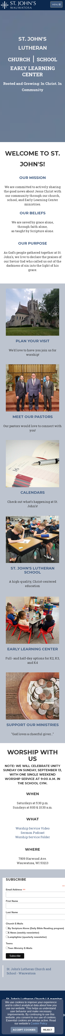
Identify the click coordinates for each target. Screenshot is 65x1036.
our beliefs (33, 213)
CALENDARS (32, 492)
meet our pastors (32, 416)
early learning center (32, 649)
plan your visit (33, 341)
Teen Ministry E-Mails (20, 948)
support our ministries (32, 725)
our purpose (32, 243)
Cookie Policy (39, 1023)
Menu (57, 4)
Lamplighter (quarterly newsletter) (27, 937)
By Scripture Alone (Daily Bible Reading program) (36, 928)
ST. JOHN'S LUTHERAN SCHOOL (32, 570)
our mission (32, 177)
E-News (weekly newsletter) (23, 932)
